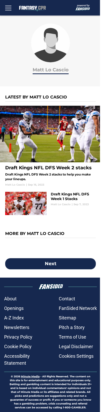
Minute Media (30, 376)
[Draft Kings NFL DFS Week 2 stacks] (50, 146)
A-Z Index (14, 318)
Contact (67, 298)
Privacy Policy (18, 337)
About (10, 298)
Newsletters (16, 327)
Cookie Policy (18, 346)
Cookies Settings (76, 356)
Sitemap (67, 318)
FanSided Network (78, 308)
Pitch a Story (72, 327)
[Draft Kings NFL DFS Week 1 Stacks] (50, 203)
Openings (14, 308)
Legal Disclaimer (76, 346)
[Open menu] (8, 8)
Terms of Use (72, 337)
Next (50, 263)
